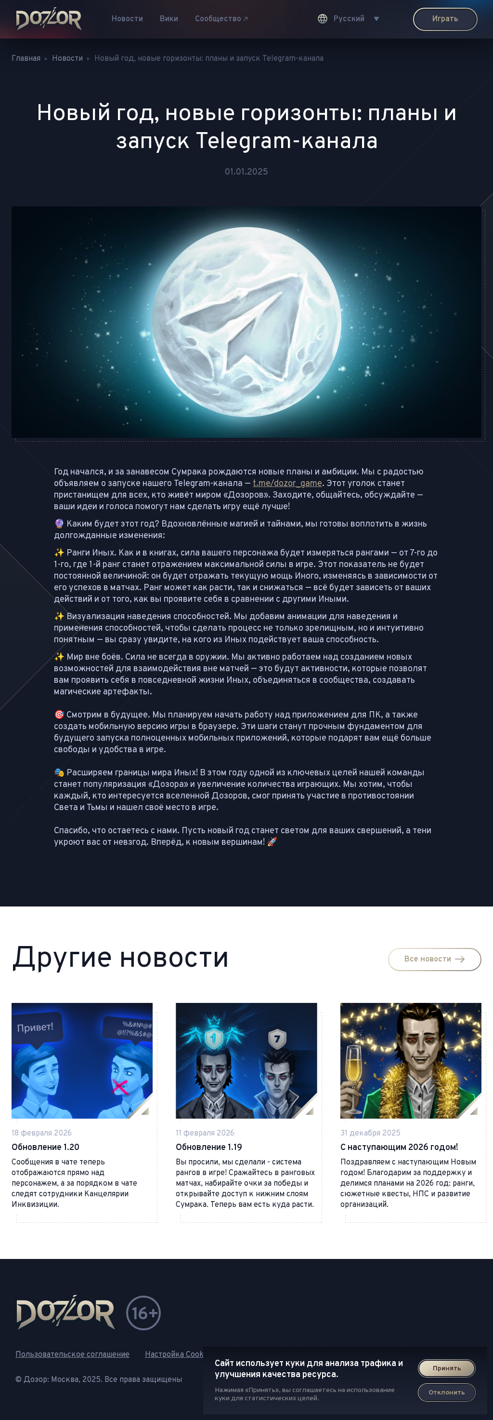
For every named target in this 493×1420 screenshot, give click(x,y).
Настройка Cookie (177, 1355)
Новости (127, 19)
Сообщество (218, 19)
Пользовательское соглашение (72, 1355)
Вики (169, 19)
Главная (26, 59)
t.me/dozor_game (287, 483)
